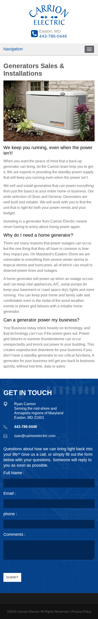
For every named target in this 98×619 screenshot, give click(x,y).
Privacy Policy (81, 611)
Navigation (13, 49)
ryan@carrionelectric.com (34, 436)
